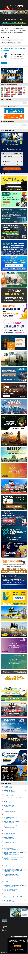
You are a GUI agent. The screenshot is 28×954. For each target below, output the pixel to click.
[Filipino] (2, 89)
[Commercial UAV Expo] (14, 183)
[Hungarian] (19, 89)
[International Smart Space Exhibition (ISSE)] (14, 343)
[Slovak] (12, 94)
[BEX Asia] (14, 199)
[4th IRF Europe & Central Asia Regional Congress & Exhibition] (14, 375)
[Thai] (24, 94)
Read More (21, 949)
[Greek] (14, 89)
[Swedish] (21, 94)
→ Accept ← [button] (17, 946)
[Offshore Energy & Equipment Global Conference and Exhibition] (14, 582)
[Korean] (7, 91)
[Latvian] (12, 91)
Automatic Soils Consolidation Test (8, 42)
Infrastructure (12, 19)
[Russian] (9, 94)
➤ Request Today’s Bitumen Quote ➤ (12, 168)
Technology (22, 22)
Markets (22, 19)
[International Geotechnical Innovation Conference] (14, 438)
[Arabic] (2, 87)
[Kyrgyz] (9, 91)
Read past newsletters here (14, 127)
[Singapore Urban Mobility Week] (14, 534)
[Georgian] (9, 89)
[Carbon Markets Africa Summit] (14, 422)
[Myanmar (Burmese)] (16, 91)
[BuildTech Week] (14, 741)
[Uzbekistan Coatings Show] (14, 311)
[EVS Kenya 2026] (14, 645)
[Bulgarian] (7, 87)
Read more (4, 63)
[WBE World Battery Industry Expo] (14, 247)
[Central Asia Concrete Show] (14, 677)
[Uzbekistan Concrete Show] (14, 295)
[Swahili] (19, 94)
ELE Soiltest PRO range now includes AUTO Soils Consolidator (13, 49)
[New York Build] (14, 709)
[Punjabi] (5, 94)
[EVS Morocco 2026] (14, 470)
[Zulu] (12, 96)
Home (5, 19)
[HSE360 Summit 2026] (14, 454)
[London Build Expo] (14, 614)
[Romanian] (7, 94)
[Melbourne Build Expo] (14, 629)
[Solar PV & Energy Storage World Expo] (14, 263)
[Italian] (2, 91)
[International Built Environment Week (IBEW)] (14, 215)
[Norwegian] (19, 91)
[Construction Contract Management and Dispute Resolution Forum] (14, 359)
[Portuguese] (2, 94)
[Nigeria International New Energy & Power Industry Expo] (14, 279)
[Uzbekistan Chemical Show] (14, 327)
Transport (6, 25)
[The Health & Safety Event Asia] (14, 550)
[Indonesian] (21, 89)
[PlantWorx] (14, 773)
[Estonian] (24, 87)
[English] (21, 87)
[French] (7, 89)
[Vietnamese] (7, 96)
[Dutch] (19, 87)
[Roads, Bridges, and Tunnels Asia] (14, 502)
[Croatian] (12, 87)
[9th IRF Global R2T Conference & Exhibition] (14, 518)
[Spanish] (16, 94)
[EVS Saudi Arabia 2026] (14, 661)
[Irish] (24, 89)
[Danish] (16, 87)
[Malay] (14, 91)
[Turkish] (2, 96)
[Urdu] (5, 96)
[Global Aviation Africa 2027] (14, 725)
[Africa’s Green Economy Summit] (14, 693)
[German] (12, 89)
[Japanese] (5, 91)
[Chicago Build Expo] (14, 486)
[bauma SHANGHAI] (14, 598)
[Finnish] (5, 89)
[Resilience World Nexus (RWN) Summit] (14, 390)
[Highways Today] (14, 7)
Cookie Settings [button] (14, 949)
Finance (17, 25)
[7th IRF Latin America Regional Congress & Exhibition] (14, 231)
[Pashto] (21, 91)
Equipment (14, 22)
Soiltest (19, 42)
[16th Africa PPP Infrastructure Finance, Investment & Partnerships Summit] (14, 566)
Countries (6, 22)
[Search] (25, 103)
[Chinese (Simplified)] (9, 87)
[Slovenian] (14, 94)
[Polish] (24, 91)
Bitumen (24, 25)
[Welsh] (9, 96)
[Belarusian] (5, 87)
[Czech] (14, 87)
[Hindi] (16, 89)
